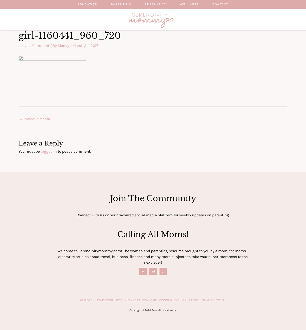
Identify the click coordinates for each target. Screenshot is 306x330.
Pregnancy (155, 4)
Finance (208, 300)
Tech (220, 300)
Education (88, 4)
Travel (194, 300)
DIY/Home (149, 300)
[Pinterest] (163, 271)
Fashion (181, 300)
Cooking (165, 300)
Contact (220, 4)
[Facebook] (143, 271)
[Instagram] (153, 271)
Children (87, 300)
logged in (49, 151)
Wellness (189, 4)
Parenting (121, 4)
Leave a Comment (34, 45)
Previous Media (34, 119)
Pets (118, 300)
